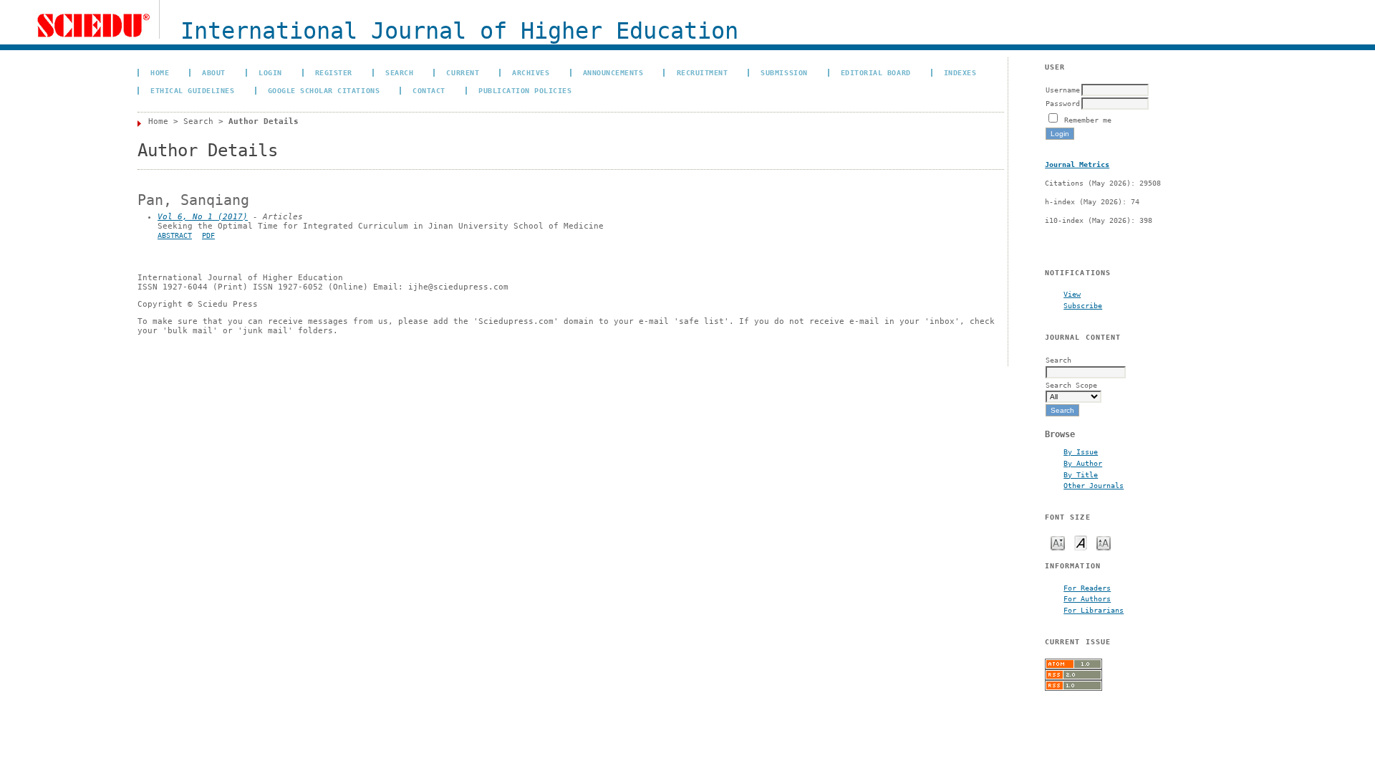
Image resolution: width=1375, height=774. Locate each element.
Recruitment (702, 72)
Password (1063, 103)
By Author (1082, 463)
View (1072, 294)
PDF (208, 235)
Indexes (960, 72)
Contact (428, 90)
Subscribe (1082, 305)
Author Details (263, 121)
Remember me (1087, 119)
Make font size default (1081, 542)
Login (270, 72)
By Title (1080, 474)
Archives (530, 72)
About (214, 72)
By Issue (1080, 451)
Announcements (613, 72)
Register (333, 72)
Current (462, 72)
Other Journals (1093, 485)
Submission (784, 72)
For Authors (1087, 598)
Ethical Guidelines (192, 90)
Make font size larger (1103, 542)
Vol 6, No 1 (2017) (203, 216)
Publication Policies (524, 90)
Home (159, 72)
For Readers (1087, 587)
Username (1063, 89)
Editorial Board (876, 72)
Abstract (175, 235)
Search (399, 72)
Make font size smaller (1058, 542)
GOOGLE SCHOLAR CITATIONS (324, 90)
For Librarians (1093, 610)
